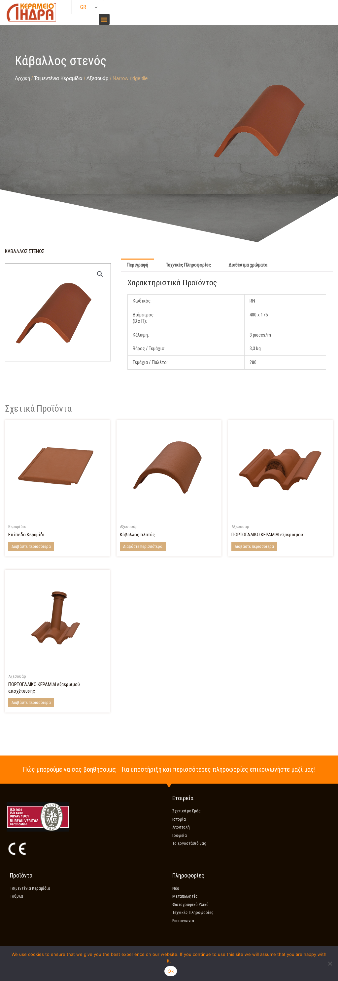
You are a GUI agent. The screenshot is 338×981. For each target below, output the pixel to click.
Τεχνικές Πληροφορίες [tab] (188, 265)
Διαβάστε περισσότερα (31, 546)
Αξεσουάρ (97, 78)
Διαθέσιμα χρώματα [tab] (248, 265)
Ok (171, 971)
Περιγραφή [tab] (137, 265)
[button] (104, 19)
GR (83, 7)
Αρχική (22, 78)
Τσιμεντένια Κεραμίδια (58, 78)
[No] (329, 963)
